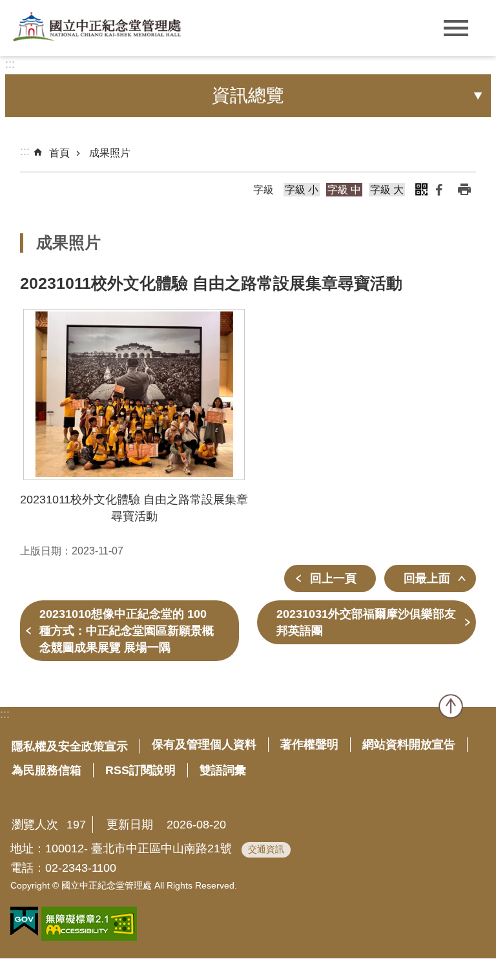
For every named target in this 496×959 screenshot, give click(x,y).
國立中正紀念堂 (97, 27)
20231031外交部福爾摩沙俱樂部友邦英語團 (366, 622)
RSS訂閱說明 (140, 770)
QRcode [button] (421, 189)
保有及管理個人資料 (204, 744)
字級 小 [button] (301, 189)
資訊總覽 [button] (248, 95)
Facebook (439, 189)
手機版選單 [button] (455, 28)
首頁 (59, 152)
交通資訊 (266, 849)
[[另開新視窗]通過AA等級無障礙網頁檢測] (89, 924)
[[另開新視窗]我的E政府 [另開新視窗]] (24, 921)
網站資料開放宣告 (408, 744)
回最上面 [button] (427, 578)
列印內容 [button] (464, 189)
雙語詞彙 (223, 770)
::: (10, 64)
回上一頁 (333, 578)
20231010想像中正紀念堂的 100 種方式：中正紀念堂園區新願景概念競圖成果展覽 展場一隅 (126, 630)
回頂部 (451, 706)
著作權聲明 (309, 744)
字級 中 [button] (344, 189)
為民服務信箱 (46, 770)
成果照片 (109, 152)
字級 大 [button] (387, 189)
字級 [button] (263, 189)
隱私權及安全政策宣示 (70, 746)
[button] (134, 394)
